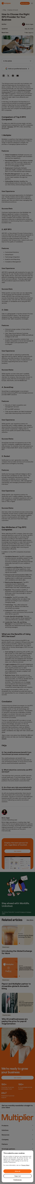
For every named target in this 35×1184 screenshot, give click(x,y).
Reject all (18, 1176)
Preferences (18, 1180)
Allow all (17, 1171)
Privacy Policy (25, 1165)
